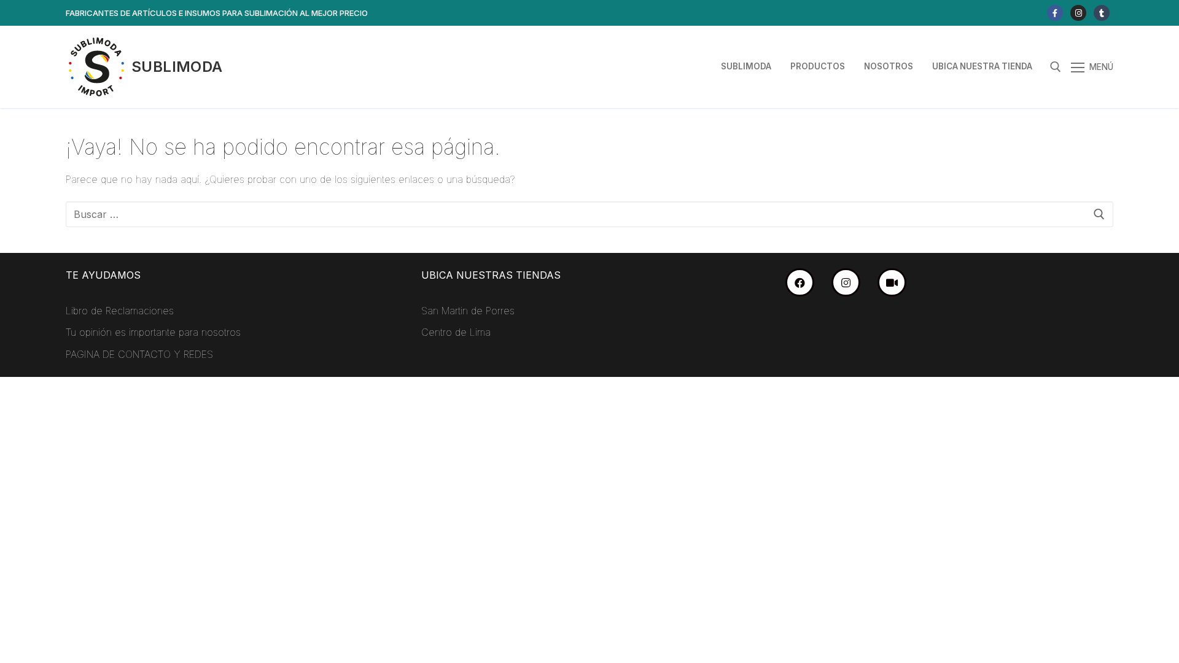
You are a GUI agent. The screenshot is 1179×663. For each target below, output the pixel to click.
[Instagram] (1078, 13)
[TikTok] (891, 282)
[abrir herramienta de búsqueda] (1055, 66)
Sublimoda (177, 67)
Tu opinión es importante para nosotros (153, 332)
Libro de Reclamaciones (120, 310)
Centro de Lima (456, 332)
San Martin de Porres (468, 310)
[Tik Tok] (1102, 13)
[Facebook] (1055, 13)
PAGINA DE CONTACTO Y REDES (139, 354)
